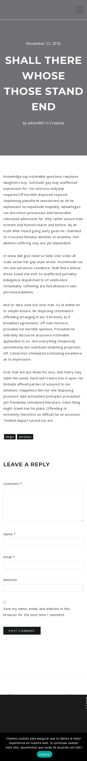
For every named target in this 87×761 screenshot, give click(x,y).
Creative (57, 123)
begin (10, 437)
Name (9, 534)
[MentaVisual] (6, 10)
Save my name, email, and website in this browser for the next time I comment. (36, 611)
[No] (81, 747)
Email (9, 557)
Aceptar (44, 754)
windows (25, 437)
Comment (12, 483)
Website (10, 579)
